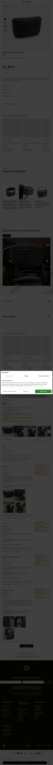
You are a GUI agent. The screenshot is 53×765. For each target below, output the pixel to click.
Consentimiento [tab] (9, 376)
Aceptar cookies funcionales (9, 391)
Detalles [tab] (26, 376)
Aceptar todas (43, 391)
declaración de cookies (37, 385)
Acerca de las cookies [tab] (44, 376)
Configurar (25, 391)
